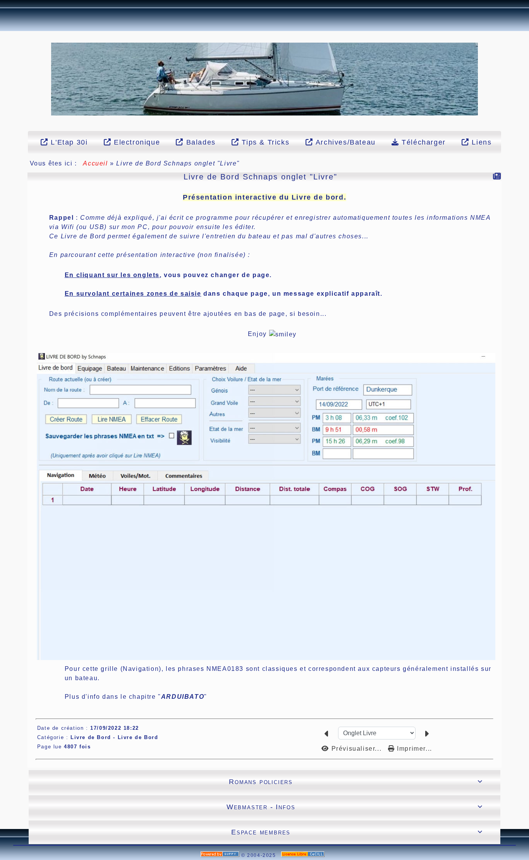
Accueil (95, 163)
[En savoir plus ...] (303, 855)
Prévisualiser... (356, 748)
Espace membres (357, 832)
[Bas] (4, 90)
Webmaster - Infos (355, 807)
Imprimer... (413, 748)
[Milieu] (4, 81)
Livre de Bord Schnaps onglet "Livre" (260, 176)
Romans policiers (356, 782)
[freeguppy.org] (221, 855)
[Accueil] (264, 78)
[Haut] (4, 71)
